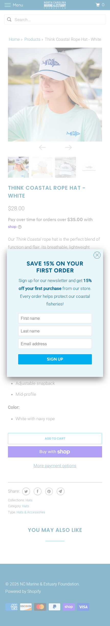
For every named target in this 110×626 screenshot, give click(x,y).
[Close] (97, 255)
